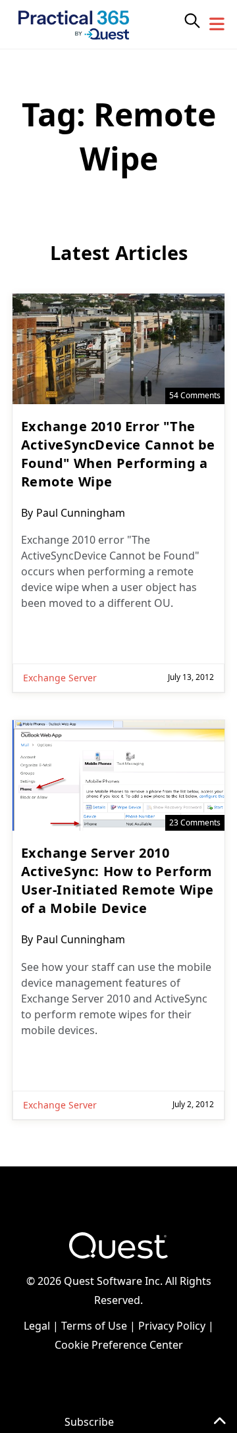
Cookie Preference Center (119, 1345)
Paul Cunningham (80, 513)
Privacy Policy (171, 1325)
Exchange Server (60, 677)
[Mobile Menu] (217, 24)
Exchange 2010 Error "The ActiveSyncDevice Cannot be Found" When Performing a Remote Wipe (118, 453)
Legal (37, 1325)
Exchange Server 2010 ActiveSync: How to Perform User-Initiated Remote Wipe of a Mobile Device (118, 880)
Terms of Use (94, 1325)
